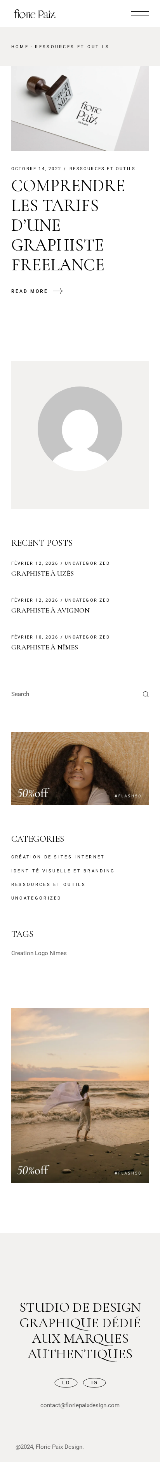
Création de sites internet (58, 857)
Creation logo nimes (39, 953)
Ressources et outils (103, 168)
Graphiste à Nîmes (44, 647)
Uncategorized (87, 563)
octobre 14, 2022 (36, 168)
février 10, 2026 (34, 637)
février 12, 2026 (34, 563)
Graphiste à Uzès (42, 573)
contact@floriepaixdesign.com (80, 1405)
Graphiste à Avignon (50, 610)
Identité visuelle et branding (63, 871)
